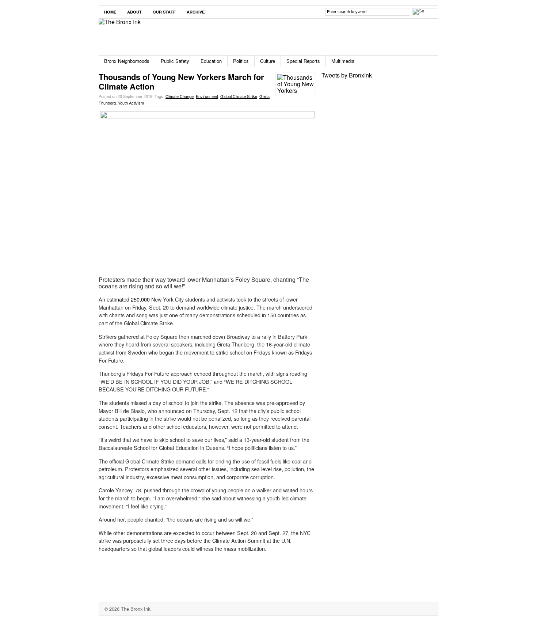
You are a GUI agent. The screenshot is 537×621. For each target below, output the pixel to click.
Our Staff (164, 12)
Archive (196, 12)
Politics (241, 60)
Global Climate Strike (238, 96)
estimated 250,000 (128, 299)
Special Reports (303, 60)
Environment (207, 96)
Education (211, 60)
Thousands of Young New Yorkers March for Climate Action (181, 81)
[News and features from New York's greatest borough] (120, 22)
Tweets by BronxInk (346, 75)
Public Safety (175, 60)
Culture (267, 60)
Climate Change (179, 96)
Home (110, 12)
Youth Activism (131, 103)
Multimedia (342, 60)
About (134, 12)
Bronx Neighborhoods (126, 60)
